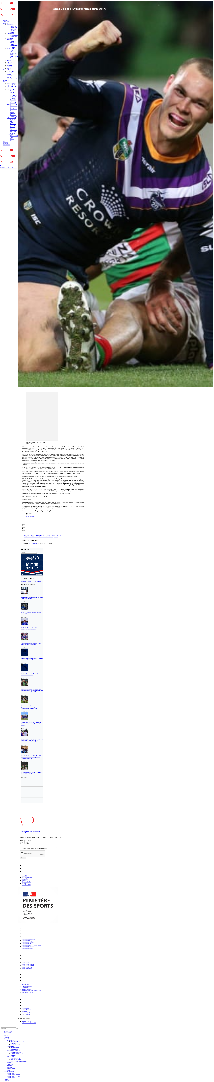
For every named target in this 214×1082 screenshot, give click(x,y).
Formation (12, 140)
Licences (24, 868)
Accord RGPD (24, 844)
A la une (41, 4)
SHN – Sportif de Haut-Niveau (14, 58)
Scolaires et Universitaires (13, 115)
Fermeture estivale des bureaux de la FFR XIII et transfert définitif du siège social (32, 659)
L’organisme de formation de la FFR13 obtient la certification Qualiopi (32, 598)
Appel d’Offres (26, 1004)
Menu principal (8, 1031)
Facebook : (24, 581)
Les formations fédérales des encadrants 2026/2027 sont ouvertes (30, 674)
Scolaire (9, 63)
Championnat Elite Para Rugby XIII (31, 933)
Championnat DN (26, 931)
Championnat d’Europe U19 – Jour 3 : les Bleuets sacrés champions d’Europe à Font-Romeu (31, 724)
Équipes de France (8, 69)
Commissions (13, 36)
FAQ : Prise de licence (28, 982)
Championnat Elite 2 (27, 928)
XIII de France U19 (12, 78)
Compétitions (6, 80)
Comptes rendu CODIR (14, 44)
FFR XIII (5, 23)
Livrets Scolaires (12, 112)
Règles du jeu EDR (12, 85)
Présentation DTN (15, 1058)
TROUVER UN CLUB (6, 167)
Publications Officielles (10, 38)
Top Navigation (8, 1032)
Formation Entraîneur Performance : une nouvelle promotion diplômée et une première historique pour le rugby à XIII (32, 690)
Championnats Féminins (28, 934)
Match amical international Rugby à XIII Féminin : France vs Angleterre (31, 644)
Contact (9, 68)
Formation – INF (26, 873)
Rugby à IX (13, 97)
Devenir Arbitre (12, 138)
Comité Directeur (26, 999)
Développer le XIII (12, 104)
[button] (48, 524)
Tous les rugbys (12, 91)
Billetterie (5, 142)
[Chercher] (17, 1028)
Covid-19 (24, 864)
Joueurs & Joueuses (12, 126)
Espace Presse (10, 66)
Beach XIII (13, 101)
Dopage (9, 60)
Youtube (33, 581)
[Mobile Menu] (0, 166)
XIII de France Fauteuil (10, 76)
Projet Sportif (10, 48)
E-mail (22, 842)
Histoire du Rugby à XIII (13, 26)
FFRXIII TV (6, 145)
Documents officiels (13, 41)
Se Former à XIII (11, 118)
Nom (22, 840)
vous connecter (33, 543)
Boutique (5, 143)
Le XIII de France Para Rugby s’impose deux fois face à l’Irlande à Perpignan (31, 773)
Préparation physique (13, 132)
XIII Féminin (13, 94)
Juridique (12, 47)
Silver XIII (13, 103)
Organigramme (14, 35)
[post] (24, 594)
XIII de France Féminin (10, 73)
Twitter (29, 581)
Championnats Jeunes (27, 936)
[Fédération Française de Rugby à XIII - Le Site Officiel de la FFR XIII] (7, 11)
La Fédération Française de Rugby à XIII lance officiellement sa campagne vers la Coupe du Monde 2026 (31, 757)
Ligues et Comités (12, 31)
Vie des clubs (6, 81)
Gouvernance (10, 33)
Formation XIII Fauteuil (13, 129)
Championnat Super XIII (28, 927)
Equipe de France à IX (28, 959)
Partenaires (9, 65)
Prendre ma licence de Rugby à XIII (31, 980)
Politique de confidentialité (29, 1023)
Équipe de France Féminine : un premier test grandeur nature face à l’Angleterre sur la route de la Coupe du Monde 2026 (31, 707)
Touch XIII (13, 100)
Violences (9, 62)
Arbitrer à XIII (10, 134)
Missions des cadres (16, 1059)
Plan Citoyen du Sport (13, 109)
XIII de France (10, 71)
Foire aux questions (27, 1002)
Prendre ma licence (12, 83)
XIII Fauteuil (13, 95)
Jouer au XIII (10, 89)
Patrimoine (13, 29)
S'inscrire (23, 857)
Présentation (10, 24)
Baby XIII (12, 98)
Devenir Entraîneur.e (13, 123)
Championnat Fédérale (28, 930)
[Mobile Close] (2, 1026)
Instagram (38, 581)
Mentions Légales (26, 1021)
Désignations (25, 867)
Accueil (5, 20)
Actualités (6, 21)
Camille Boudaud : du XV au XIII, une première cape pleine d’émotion (30, 628)
